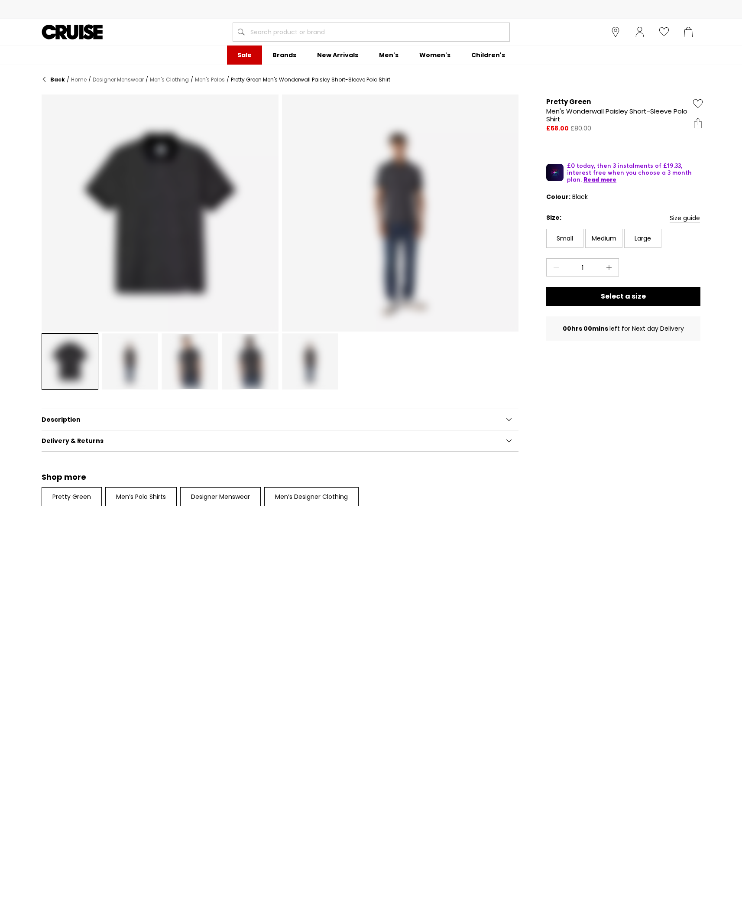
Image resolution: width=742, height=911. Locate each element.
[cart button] (688, 32)
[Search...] (241, 32)
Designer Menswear (118, 79)
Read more (599, 179)
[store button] (615, 32)
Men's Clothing (169, 79)
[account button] (640, 32)
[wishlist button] (664, 32)
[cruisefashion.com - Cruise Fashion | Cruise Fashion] (72, 32)
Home (79, 79)
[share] (697, 123)
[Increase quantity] (611, 267)
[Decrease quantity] (554, 267)
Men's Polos (210, 79)
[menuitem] (244, 55)
